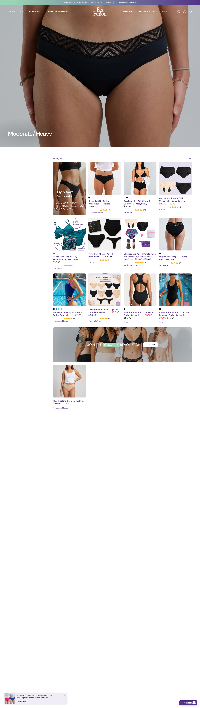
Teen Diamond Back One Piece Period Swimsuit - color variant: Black (54, 309)
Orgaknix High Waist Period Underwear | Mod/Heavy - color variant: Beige (124, 197)
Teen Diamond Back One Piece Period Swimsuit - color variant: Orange (61, 309)
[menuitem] (12, 11)
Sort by (56, 158)
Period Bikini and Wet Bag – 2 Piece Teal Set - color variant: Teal (54, 253)
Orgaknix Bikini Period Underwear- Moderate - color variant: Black (89, 197)
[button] (179, 12)
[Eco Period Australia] (100, 11)
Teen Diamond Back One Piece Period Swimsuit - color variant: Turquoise (59, 309)
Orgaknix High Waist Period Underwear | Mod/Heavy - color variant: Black (127, 197)
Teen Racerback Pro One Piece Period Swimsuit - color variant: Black (124, 309)
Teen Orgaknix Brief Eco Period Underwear (33, 697)
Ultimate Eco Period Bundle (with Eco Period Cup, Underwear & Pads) (140, 257)
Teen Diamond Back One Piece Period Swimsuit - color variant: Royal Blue (56, 309)
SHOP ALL (151, 345)
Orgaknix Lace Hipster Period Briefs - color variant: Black (160, 253)
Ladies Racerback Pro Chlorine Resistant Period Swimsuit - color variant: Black (160, 309)
